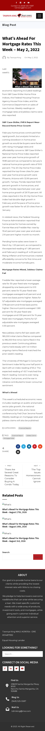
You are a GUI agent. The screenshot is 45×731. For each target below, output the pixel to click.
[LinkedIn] (10, 668)
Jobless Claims (31, 435)
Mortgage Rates (8, 438)
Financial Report (17, 435)
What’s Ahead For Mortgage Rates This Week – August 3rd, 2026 (20, 539)
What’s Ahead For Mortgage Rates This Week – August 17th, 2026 (20, 510)
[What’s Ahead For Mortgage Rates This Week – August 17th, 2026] (6, 504)
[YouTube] (22, 668)
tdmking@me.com (23, 8)
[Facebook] (5, 668)
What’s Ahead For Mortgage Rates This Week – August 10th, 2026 (20, 525)
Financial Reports (25, 428)
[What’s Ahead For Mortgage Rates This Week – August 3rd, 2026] (6, 533)
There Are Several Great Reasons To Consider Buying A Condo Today (12, 475)
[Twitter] (16, 668)
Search (6, 552)
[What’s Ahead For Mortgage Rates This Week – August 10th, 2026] (6, 519)
